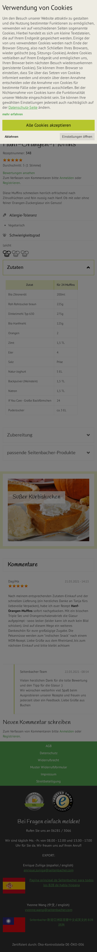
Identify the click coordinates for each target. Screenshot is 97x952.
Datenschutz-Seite (22, 107)
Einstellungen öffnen (77, 136)
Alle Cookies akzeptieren (48, 125)
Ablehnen (11, 136)
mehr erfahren (12, 114)
